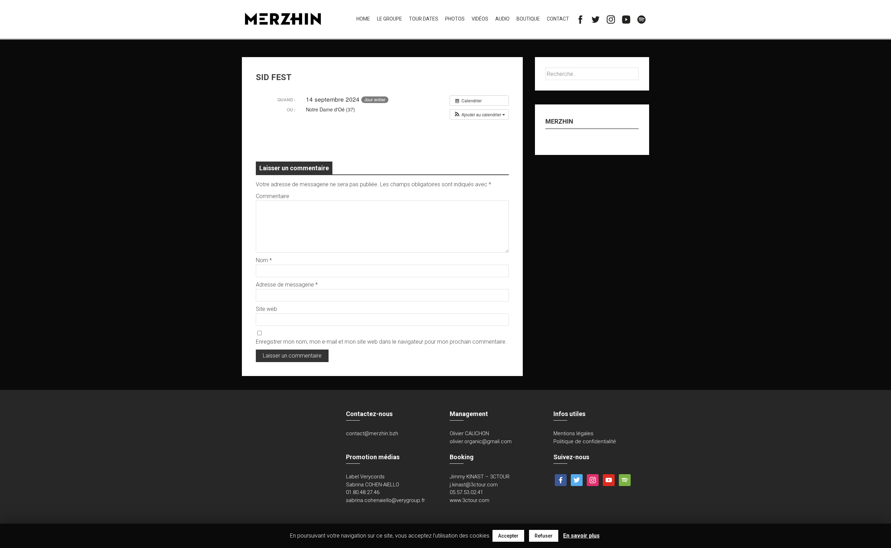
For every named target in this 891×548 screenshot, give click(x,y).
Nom (264, 260)
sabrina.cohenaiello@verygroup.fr (385, 500)
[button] (479, 114)
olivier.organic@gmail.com (481, 441)
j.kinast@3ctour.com (474, 485)
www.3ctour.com (469, 500)
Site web (266, 309)
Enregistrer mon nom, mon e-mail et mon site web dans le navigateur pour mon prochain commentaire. (381, 341)
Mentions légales (573, 433)
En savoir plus (581, 535)
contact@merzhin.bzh (372, 433)
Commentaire (272, 196)
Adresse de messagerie (287, 284)
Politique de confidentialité (584, 441)
